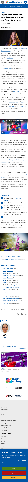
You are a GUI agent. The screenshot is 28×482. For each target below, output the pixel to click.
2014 (10, 102)
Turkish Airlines (9, 396)
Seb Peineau (14, 301)
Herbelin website (18, 396)
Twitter (2, 448)
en (3, 2)
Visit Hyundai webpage (9, 388)
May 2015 (6, 298)
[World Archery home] (14, 380)
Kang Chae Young (14, 298)
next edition (16, 91)
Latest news (22, 348)
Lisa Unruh (10, 278)
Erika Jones (10, 268)
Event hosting (4, 430)
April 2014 (11, 106)
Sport (3, 402)
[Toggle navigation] (25, 2)
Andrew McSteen (6, 27)
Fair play (3, 412)
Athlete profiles (4, 409)
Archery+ (20, 6)
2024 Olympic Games (5, 423)
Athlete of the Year (9, 309)
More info (14, 477)
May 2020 (23, 106)
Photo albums (4, 438)
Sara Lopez (10, 58)
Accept (14, 468)
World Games (20, 309)
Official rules (3, 404)
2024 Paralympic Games (6, 425)
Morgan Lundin (16, 285)
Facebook (3, 443)
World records (4, 407)
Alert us (2, 414)
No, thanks (14, 473)
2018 (17, 102)
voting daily (7, 68)
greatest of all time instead (12, 287)
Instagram (3, 446)
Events (12, 6)
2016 (4, 275)
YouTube (3, 441)
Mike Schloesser (11, 275)
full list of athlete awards (12, 260)
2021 (4, 289)
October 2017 (7, 301)
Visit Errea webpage (18, 388)
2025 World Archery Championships (8, 420)
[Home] (14, 2)
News (6, 6)
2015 (13, 102)
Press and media (6, 433)
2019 (22, 102)
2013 (4, 268)
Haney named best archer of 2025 (11, 370)
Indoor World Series (5, 427)
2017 (4, 278)
